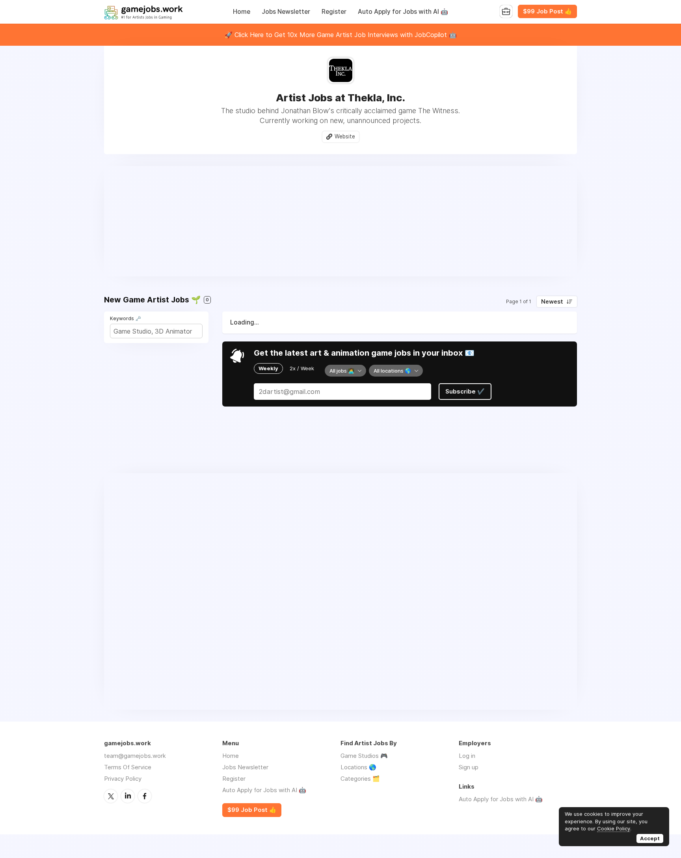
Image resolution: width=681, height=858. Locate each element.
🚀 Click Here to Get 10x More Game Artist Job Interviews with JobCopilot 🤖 (341, 35)
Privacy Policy (122, 778)
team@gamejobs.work (135, 755)
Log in (467, 755)
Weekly (268, 368)
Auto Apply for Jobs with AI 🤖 (403, 11)
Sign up (468, 767)
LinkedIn (127, 796)
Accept (650, 838)
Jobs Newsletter (286, 11)
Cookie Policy (613, 828)
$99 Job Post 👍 (547, 11)
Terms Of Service (127, 767)
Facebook (144, 796)
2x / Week (302, 368)
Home (241, 11)
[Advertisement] (340, 221)
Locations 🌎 (358, 767)
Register (334, 11)
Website (345, 136)
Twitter (110, 796)
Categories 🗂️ (360, 778)
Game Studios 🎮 (364, 755)
